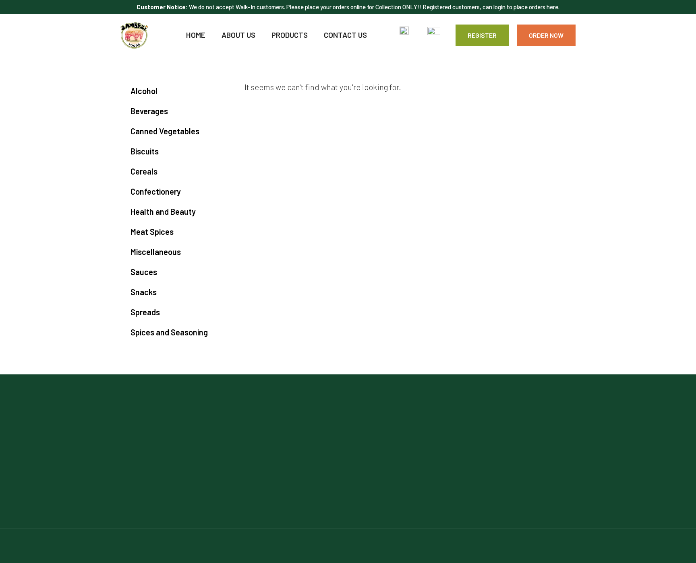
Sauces (143, 272)
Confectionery (155, 191)
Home (195, 34)
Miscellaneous (155, 252)
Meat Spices (152, 231)
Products (289, 34)
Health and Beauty (163, 211)
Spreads (145, 312)
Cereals (143, 171)
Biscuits (144, 151)
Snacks (143, 292)
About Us (238, 34)
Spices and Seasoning (169, 332)
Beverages (149, 111)
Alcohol (143, 91)
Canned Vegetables (164, 131)
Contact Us (345, 34)
